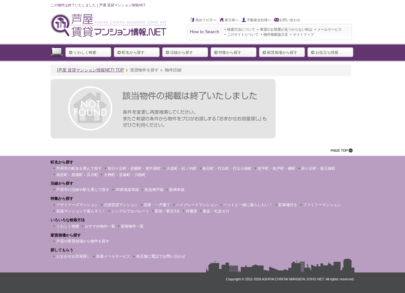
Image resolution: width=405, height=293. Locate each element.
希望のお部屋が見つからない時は (286, 29)
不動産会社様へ (259, 20)
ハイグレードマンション (197, 205)
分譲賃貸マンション (121, 205)
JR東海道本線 (127, 189)
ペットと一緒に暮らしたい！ (248, 205)
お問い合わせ (289, 20)
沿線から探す (181, 52)
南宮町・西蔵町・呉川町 (77, 175)
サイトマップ (303, 34)
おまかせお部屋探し (73, 256)
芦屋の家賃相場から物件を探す (82, 241)
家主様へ (232, 20)
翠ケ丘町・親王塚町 (318, 168)
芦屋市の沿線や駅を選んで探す (82, 189)
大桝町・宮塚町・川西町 (125, 175)
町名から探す (133, 52)
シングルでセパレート (130, 211)
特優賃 (191, 211)
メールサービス (329, 29)
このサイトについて (243, 34)
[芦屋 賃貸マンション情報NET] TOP (90, 70)
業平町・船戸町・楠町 (277, 168)
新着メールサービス (113, 256)
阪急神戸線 (154, 189)
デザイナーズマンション (77, 205)
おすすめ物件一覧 (100, 226)
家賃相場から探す (282, 52)
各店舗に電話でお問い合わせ (160, 256)
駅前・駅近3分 (167, 211)
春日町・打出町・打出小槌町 (227, 168)
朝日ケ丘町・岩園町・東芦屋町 (134, 168)
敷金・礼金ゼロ (216, 211)
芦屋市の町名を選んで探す (79, 168)
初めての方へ (206, 20)
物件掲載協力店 (276, 34)
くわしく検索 (84, 52)
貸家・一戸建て (157, 205)
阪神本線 (176, 189)
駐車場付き (287, 205)
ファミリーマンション (322, 205)
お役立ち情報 (326, 52)
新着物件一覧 (132, 226)
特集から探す (230, 52)
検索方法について (241, 29)
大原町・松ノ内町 (181, 168)
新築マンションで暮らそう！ (81, 211)
